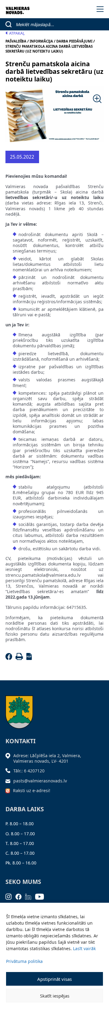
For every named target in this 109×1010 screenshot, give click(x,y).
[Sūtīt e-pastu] (9, 781)
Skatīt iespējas (54, 996)
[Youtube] (41, 896)
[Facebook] (9, 658)
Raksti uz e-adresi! (31, 790)
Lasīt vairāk (84, 948)
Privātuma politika (24, 961)
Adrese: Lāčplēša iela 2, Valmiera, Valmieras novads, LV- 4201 (47, 758)
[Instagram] (10, 896)
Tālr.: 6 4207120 (29, 771)
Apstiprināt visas (54, 979)
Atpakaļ (17, 33)
